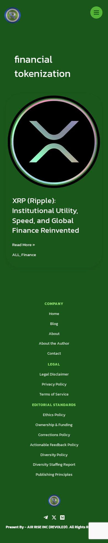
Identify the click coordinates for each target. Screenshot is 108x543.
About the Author (54, 343)
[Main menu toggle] (96, 12)
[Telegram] (45, 517)
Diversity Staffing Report (54, 464)
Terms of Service (54, 394)
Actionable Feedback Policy (54, 445)
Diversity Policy (54, 455)
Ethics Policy (54, 415)
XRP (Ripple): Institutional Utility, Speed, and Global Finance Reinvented (45, 215)
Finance (28, 255)
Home (54, 314)
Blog (54, 324)
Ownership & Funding (54, 425)
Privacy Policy (54, 384)
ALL (16, 255)
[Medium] (62, 517)
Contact (54, 353)
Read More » (23, 244)
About (54, 334)
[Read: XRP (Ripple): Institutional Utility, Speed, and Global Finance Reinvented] (54, 141)
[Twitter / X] (54, 517)
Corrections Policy (54, 435)
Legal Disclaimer (54, 374)
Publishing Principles (54, 474)
